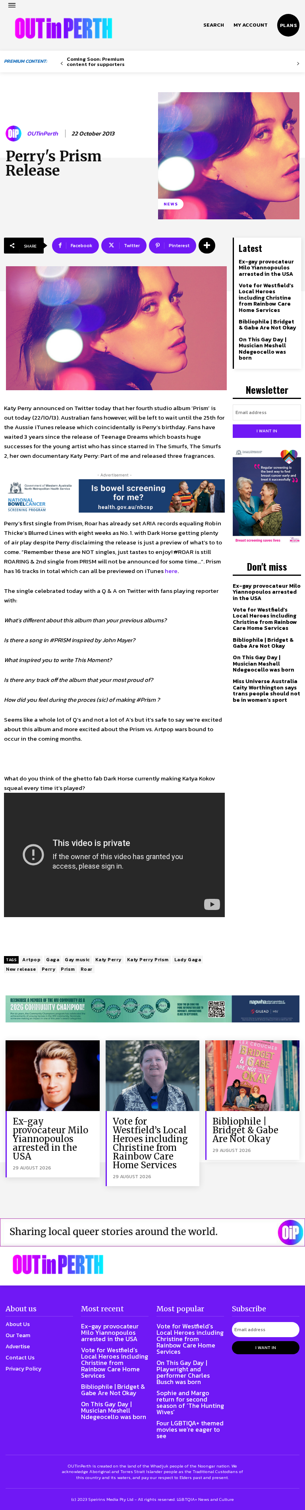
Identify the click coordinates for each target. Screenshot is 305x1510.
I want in (267, 431)
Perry (49, 969)
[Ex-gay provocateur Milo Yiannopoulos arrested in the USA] (53, 1075)
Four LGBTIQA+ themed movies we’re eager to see (190, 1429)
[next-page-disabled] (298, 64)
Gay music (77, 959)
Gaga (52, 959)
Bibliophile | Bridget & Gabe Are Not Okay (267, 324)
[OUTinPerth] (15, 133)
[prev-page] (62, 64)
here (171, 570)
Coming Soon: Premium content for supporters (96, 61)
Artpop (31, 959)
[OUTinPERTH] (64, 28)
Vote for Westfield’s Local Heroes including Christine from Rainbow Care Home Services (266, 297)
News (171, 204)
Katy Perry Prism (148, 959)
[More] (207, 246)
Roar (87, 969)
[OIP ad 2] (152, 1232)
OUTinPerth (42, 133)
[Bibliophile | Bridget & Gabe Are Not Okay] (252, 1075)
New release (21, 969)
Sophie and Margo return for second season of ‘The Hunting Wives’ (190, 1402)
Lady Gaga (187, 959)
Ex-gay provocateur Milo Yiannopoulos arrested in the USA (266, 267)
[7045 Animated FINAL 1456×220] (114, 496)
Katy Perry (108, 959)
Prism (68, 969)
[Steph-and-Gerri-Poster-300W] (267, 497)
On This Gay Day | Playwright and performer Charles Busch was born (183, 1372)
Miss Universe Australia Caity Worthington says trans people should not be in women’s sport (266, 690)
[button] (213, 25)
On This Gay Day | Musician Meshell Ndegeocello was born (262, 348)
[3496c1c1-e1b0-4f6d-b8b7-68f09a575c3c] (152, 1009)
